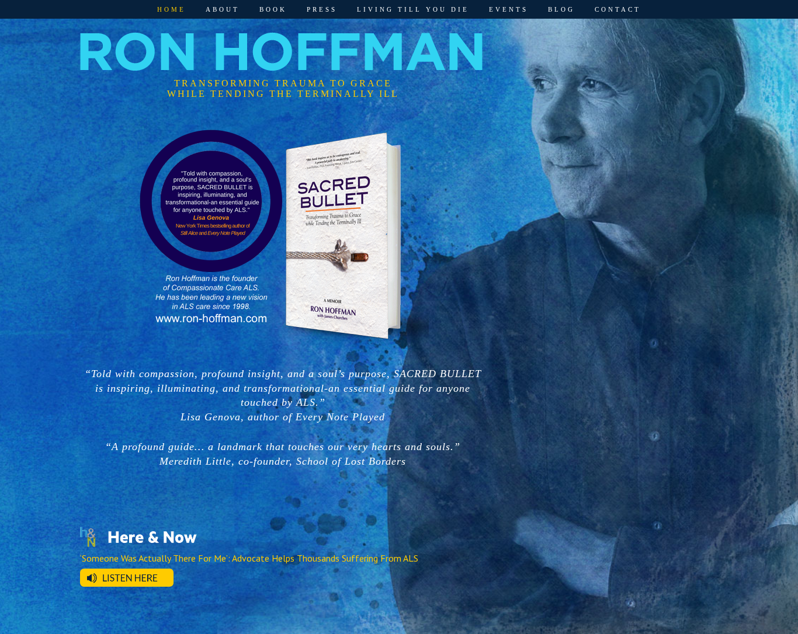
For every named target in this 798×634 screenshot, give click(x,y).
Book (273, 9)
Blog (561, 9)
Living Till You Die (413, 9)
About (223, 9)
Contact (618, 9)
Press (322, 9)
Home (171, 9)
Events (508, 9)
